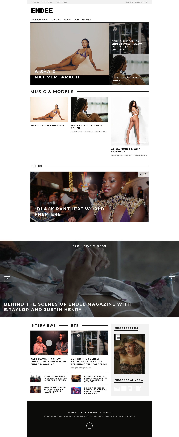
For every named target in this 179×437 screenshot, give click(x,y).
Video (64, 2)
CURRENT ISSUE (40, 20)
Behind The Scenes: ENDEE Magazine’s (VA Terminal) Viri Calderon (89, 361)
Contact (35, 2)
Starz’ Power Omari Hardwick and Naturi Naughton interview (55, 378)
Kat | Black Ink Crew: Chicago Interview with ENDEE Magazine (48, 361)
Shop (58, 2)
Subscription (47, 2)
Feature (56, 20)
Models (86, 20)
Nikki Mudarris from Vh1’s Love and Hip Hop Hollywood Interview (55, 390)
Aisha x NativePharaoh (47, 125)
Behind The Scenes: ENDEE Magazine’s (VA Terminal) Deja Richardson (95, 391)
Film (76, 20)
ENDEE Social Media (128, 380)
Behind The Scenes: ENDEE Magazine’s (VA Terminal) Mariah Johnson (95, 379)
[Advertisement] (111, 11)
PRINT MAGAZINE (90, 412)
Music (67, 20)
